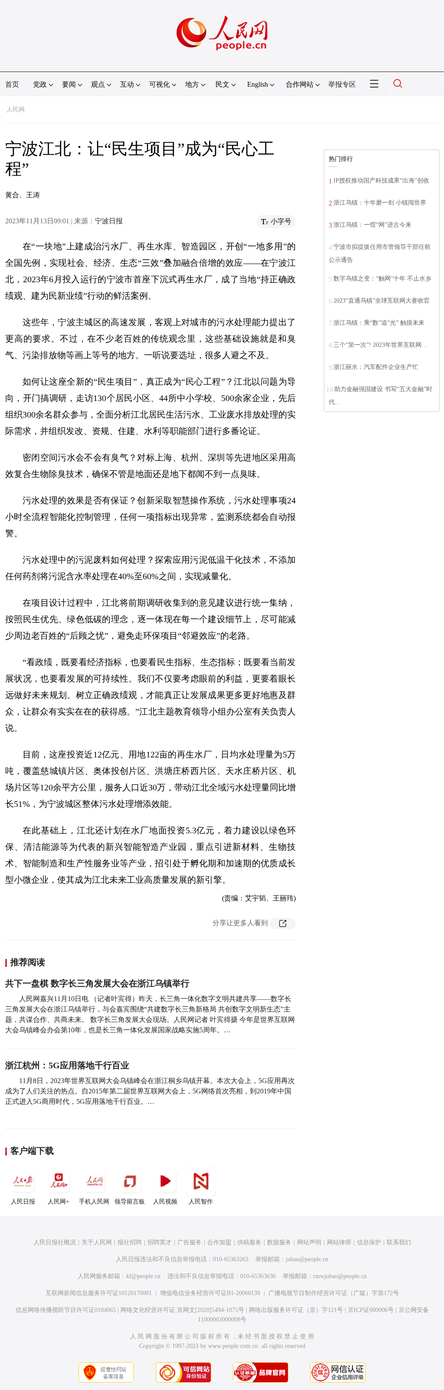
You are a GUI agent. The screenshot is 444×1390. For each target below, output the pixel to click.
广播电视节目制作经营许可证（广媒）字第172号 (333, 1293)
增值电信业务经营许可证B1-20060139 (210, 1293)
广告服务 (189, 1242)
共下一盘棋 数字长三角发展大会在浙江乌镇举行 (97, 983)
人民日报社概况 (54, 1242)
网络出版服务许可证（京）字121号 (296, 1310)
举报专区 (342, 84)
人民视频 (165, 1201)
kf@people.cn (143, 1276)
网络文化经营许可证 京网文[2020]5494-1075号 (182, 1310)
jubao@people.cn (307, 1259)
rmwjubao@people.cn (340, 1276)
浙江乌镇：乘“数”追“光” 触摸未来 (378, 323)
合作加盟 (219, 1242)
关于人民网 (97, 1242)
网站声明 (309, 1242)
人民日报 (23, 1201)
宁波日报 (109, 221)
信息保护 (369, 1242)
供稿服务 (249, 1242)
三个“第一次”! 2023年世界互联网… (380, 345)
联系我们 (399, 1242)
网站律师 (339, 1242)
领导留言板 (129, 1201)
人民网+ (58, 1201)
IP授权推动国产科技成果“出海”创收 (381, 180)
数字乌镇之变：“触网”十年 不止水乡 (382, 278)
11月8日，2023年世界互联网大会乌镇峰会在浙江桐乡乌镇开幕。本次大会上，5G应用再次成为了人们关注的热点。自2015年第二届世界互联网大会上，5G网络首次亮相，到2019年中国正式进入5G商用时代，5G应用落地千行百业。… (150, 1091)
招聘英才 (159, 1242)
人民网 (16, 109)
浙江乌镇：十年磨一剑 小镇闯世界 (379, 202)
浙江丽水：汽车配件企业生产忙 (375, 367)
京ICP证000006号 (371, 1310)
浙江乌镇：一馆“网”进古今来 (372, 225)
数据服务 (279, 1242)
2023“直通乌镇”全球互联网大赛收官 (381, 300)
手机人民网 (94, 1201)
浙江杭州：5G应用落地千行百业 (67, 1065)
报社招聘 (130, 1242)
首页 (12, 84)
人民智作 (201, 1201)
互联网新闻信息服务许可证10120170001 (99, 1293)
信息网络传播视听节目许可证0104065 (66, 1310)
